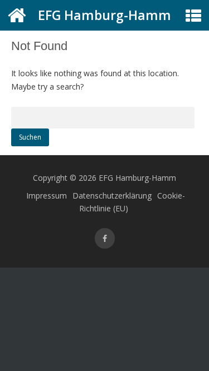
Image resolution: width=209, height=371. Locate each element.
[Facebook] (105, 238)
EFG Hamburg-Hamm (104, 15)
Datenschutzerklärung (112, 195)
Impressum (46, 195)
